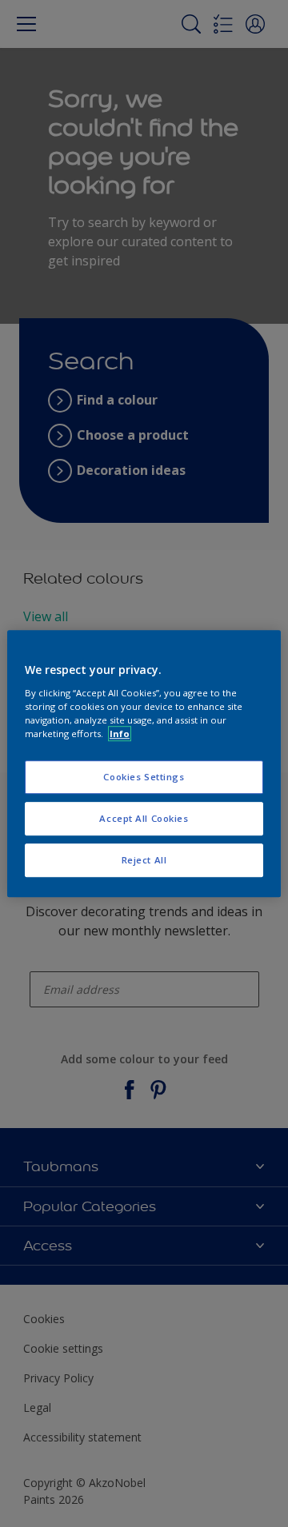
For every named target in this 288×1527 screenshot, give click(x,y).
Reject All (144, 860)
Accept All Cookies (143, 818)
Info (120, 734)
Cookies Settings (143, 777)
